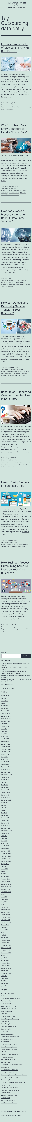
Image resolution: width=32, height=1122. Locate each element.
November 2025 (6, 718)
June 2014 (4, 978)
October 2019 (5, 858)
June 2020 (4, 838)
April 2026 (4, 706)
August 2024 (5, 754)
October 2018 (5, 889)
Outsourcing (13, 460)
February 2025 (5, 741)
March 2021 (5, 815)
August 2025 (5, 726)
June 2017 (4, 930)
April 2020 (4, 843)
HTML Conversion (7, 1052)
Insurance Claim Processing (9, 1054)
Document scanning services (10, 1036)
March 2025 (5, 739)
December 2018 (6, 884)
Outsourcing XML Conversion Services (13, 1082)
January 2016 (5, 965)
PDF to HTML (5, 1085)
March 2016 (5, 960)
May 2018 (4, 902)
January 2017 (5, 942)
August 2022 (5, 779)
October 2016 (5, 950)
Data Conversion (6, 1011)
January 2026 (5, 713)
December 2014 (6, 973)
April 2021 (4, 813)
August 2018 (5, 894)
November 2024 (6, 749)
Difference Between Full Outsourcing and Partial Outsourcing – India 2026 (14, 672)
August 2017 (5, 925)
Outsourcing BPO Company (14, 373)
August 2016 (5, 955)
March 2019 (5, 876)
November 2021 (6, 797)
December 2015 (6, 968)
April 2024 (4, 759)
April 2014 (4, 981)
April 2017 (4, 935)
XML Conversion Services (9, 1103)
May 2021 (4, 810)
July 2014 (4, 976)
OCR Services (5, 1062)
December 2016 (6, 945)
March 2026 (5, 708)
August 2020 (5, 833)
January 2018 (5, 912)
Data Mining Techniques (8, 1026)
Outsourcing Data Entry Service (16, 375)
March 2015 (5, 970)
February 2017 (5, 940)
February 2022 (5, 790)
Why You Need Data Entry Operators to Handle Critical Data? (14, 129)
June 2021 (4, 807)
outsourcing (14, 629)
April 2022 (4, 785)
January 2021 (5, 820)
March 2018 (5, 907)
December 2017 (6, 914)
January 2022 (5, 792)
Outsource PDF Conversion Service (12, 1064)
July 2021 (4, 805)
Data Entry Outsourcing (12, 107)
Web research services (8, 1100)
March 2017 (4, 937)
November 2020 (6, 825)
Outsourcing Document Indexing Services (14, 1075)
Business (8, 629)
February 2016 (5, 963)
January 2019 (5, 881)
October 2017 (5, 920)
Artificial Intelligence (7, 993)
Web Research (5, 1098)
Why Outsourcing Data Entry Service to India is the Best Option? (16, 680)
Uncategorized (14, 627)
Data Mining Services (7, 1024)
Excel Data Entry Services (9, 1044)
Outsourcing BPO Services (9, 1070)
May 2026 (4, 703)
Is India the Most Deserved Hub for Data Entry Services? (15, 664)
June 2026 (4, 701)
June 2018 (4, 899)
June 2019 (4, 869)
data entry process (14, 192)
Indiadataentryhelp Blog (13, 1112)
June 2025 (4, 731)
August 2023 (5, 777)
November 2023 (6, 769)
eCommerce (5, 1041)
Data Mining (5, 1021)
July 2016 (4, 958)
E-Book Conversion (7, 1039)
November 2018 (6, 886)
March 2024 (5, 762)
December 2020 (6, 823)
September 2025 (6, 723)
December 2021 (6, 795)
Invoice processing (7, 1057)
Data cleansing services (8, 1006)
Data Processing (6, 1029)
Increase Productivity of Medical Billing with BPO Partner (15, 47)
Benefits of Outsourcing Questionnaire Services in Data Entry (16, 395)
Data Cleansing (6, 1003)
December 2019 (6, 853)
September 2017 (6, 922)
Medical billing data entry (17, 105)
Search (3, 652)
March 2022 (5, 787)
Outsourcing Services (8, 1080)
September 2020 (6, 830)
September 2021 (6, 800)
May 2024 (4, 757)
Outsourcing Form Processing (10, 1077)
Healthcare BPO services (9, 1049)
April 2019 (4, 874)
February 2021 (5, 818)
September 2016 (6, 953)
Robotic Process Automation (18, 280)
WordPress (17, 1115)
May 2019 (4, 871)
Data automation (6, 1001)
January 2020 (5, 851)
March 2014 (5, 983)
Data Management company (10, 1019)
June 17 (3, 986)
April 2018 (4, 904)
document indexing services (14, 544)
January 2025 (5, 744)
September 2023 (6, 774)
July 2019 (4, 866)
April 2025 (4, 736)
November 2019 (6, 856)
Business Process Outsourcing (10, 998)
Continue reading (7, 97)
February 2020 (5, 848)
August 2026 (5, 695)
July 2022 (4, 782)
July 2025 (4, 729)
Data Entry (13, 188)
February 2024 (5, 764)
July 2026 (4, 698)
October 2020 (5, 828)
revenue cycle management (10, 1087)
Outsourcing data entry (7, 109)
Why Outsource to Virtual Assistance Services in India (15, 676)
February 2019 (5, 879)
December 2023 (6, 767)
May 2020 (4, 841)
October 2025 (5, 721)
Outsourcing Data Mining (9, 1072)
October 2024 (5, 751)
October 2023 (5, 772)
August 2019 (5, 864)
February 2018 (5, 909)
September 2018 (6, 892)
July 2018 (4, 897)
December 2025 (6, 716)
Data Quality (5, 1031)
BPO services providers (12, 190)
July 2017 (4, 927)
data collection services (8, 1008)
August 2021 (5, 802)
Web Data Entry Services (9, 1095)
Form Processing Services (9, 1047)
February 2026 (5, 711)
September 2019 (6, 861)
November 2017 (6, 917)
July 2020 (4, 836)
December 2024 (6, 746)
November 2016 (6, 948)
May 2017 (4, 932)
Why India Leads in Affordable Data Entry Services (14, 668)
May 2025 (4, 734)
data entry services (25, 107)
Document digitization (8, 1034)
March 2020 (5, 846)
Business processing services (14, 371)
